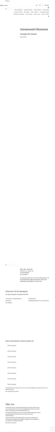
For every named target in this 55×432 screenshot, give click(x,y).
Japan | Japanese (34, 11)
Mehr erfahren (23, 37)
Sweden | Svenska (45, 14)
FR (40, 5)
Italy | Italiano (27, 11)
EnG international (18, 9)
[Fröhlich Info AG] (28, 362)
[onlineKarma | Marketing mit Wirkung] (28, 368)
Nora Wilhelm (9, 278)
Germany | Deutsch (18, 11)
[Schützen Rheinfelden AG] (28, 379)
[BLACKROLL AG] (28, 351)
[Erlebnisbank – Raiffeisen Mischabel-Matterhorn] (28, 373)
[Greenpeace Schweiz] (28, 384)
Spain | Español (29, 14)
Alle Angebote (9, 302)
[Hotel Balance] (28, 356)
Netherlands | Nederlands (19, 14)
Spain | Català (37, 14)
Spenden (47, 5)
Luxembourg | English (44, 11)
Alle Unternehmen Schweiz (12, 391)
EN (37, 5)
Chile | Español (46, 9)
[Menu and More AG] (28, 345)
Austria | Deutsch (37, 9)
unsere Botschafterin (10, 280)
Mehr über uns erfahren (11, 422)
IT (42, 5)
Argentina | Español (28, 9)
